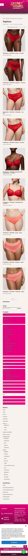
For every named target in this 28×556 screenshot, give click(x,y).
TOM (5, 429)
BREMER (6, 451)
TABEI (5, 463)
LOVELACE (6, 470)
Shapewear (7, 385)
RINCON (6, 474)
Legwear (6, 370)
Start (4, 18)
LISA (5, 467)
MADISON (6, 438)
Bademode (6, 318)
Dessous (6, 326)
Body (4, 357)
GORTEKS (5, 419)
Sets (5, 354)
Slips (5, 337)
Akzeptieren (14, 542)
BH (5, 327)
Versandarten (6, 499)
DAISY (5, 458)
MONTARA (6, 440)
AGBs (4, 485)
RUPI (5, 443)
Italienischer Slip (10, 344)
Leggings (7, 372)
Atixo (4, 412)
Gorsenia (5, 416)
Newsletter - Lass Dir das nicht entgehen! (14, 549)
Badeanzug (8, 322)
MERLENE (6, 472)
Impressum (5, 492)
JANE (5, 427)
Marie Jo (5, 423)
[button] (26, 526)
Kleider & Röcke (8, 382)
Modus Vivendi (6, 434)
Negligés (6, 367)
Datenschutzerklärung (8, 487)
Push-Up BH (9, 334)
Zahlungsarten (6, 496)
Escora (4, 414)
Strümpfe (7, 374)
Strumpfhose (9, 379)
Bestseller (6, 314)
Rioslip (7, 341)
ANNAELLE (6, 425)
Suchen (19, 308)
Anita (4, 409)
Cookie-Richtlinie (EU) (8, 489)
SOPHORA (6, 447)
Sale (4, 394)
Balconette (9, 329)
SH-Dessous (7, 479)
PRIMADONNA (6, 436)
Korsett (5, 361)
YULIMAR (6, 477)
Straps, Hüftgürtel (9, 364)
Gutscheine (7, 400)
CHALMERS (6, 456)
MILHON (6, 460)
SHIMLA (6, 445)
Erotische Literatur (9, 403)
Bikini (6, 319)
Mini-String (9, 346)
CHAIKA (6, 454)
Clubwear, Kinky (8, 392)
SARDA (4, 450)
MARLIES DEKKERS (7, 432)
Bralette (8, 332)
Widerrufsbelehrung (7, 494)
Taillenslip (8, 349)
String (7, 339)
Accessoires (7, 397)
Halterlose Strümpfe (12, 376)
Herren (5, 389)
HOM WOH (5, 421)
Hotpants (8, 351)
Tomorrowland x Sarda (9, 465)
